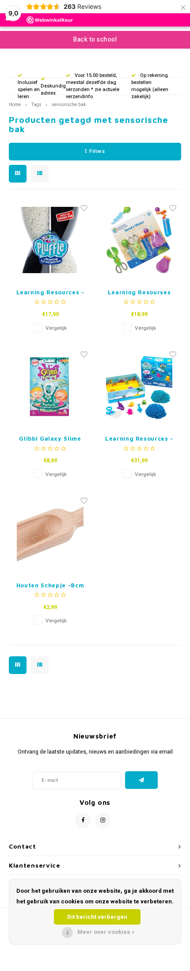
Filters (97, 151)
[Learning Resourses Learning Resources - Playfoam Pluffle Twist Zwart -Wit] (50, 240)
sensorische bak (69, 104)
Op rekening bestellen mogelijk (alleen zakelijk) (149, 86)
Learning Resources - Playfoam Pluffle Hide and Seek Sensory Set (139, 439)
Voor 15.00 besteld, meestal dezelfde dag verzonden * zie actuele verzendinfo (92, 86)
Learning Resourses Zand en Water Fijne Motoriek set (138, 293)
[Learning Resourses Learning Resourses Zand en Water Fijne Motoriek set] (139, 240)
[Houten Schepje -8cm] (50, 533)
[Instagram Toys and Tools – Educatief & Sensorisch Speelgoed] (102, 820)
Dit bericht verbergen (97, 917)
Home (15, 104)
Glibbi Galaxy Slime (50, 438)
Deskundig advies (53, 89)
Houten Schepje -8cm (50, 585)
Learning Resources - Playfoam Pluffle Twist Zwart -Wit (50, 293)
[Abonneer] (141, 780)
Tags (36, 104)
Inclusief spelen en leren (29, 89)
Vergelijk (56, 328)
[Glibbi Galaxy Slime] (50, 386)
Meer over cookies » (106, 932)
